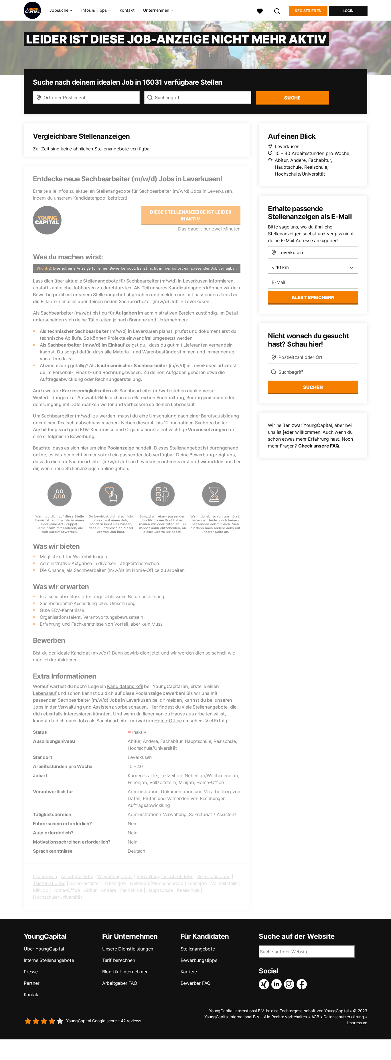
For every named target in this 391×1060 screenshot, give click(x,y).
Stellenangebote (198, 949)
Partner (32, 983)
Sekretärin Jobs (213, 876)
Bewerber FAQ (196, 983)
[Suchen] (277, 10)
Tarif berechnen (118, 960)
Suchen (313, 387)
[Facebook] (303, 984)
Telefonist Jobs (49, 883)
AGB (315, 1016)
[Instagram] (290, 984)
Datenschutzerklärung (343, 1016)
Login (348, 11)
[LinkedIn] (277, 984)
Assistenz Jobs (77, 876)
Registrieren (308, 11)
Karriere (189, 972)
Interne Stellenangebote (49, 960)
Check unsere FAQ (318, 446)
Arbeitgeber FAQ (119, 983)
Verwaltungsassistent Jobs (165, 876)
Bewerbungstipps (199, 960)
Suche (292, 98)
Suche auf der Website (297, 936)
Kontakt (127, 10)
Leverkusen (45, 876)
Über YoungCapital (44, 949)
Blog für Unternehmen (125, 972)
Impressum (357, 1022)
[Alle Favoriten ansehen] (260, 10)
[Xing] (265, 984)
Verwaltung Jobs (115, 876)
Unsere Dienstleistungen (127, 949)
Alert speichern (313, 297)
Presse (31, 972)
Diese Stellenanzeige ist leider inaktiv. (191, 215)
